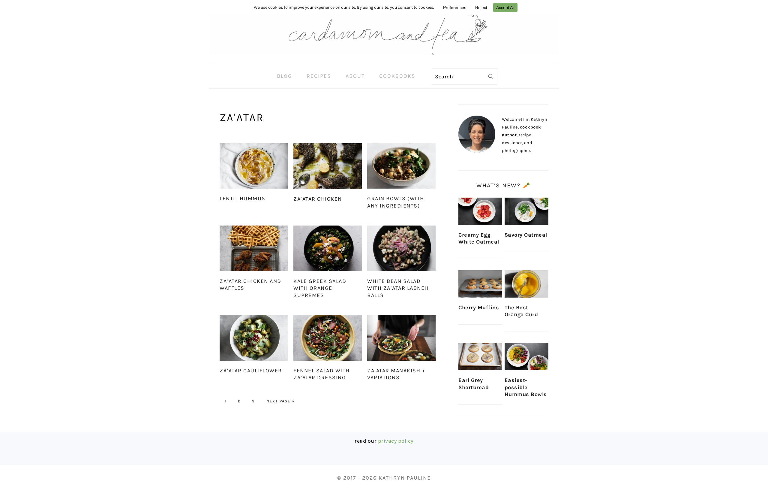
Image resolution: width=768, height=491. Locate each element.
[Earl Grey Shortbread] (480, 356)
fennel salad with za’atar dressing (321, 374)
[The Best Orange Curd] (526, 284)
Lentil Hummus (243, 198)
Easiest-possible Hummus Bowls (526, 387)
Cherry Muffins (478, 307)
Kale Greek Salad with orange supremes (319, 288)
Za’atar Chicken (317, 198)
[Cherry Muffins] (480, 284)
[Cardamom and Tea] (384, 59)
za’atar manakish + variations (396, 374)
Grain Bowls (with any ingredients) (395, 202)
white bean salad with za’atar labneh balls (398, 288)
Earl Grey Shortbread (473, 383)
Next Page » (280, 401)
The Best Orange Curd (521, 311)
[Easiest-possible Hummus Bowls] (526, 356)
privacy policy (395, 441)
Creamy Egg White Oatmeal (478, 238)
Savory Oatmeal (526, 235)
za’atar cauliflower (251, 370)
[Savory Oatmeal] (526, 211)
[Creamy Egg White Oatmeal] (480, 211)
